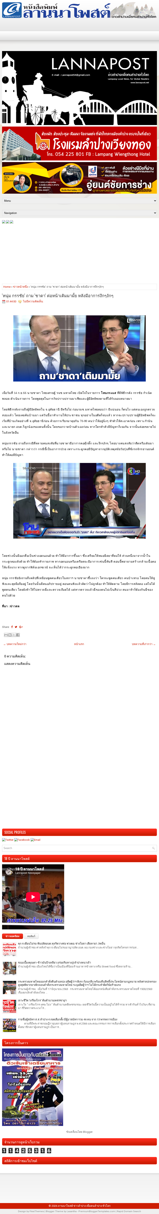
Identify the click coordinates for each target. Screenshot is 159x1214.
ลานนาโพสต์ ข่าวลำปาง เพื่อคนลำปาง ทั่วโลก (84, 1205)
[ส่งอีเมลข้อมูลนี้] (6, 635)
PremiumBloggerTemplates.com (96, 1211)
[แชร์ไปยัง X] (14, 635)
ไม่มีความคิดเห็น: (33, 301)
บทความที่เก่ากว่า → (144, 644)
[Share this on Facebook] (12, 626)
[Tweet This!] (16, 626)
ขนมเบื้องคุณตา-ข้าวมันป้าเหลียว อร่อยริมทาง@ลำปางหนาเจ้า (54, 962)
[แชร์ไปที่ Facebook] (18, 635)
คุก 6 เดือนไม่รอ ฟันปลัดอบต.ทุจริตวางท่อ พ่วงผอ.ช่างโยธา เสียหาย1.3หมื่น (61, 943)
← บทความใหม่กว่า (14, 644)
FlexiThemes (37, 1211)
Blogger (87, 1131)
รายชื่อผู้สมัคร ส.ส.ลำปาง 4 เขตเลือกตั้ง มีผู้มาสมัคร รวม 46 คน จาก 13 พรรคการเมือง (67, 1019)
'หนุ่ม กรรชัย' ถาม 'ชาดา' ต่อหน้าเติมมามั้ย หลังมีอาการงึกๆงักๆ (57, 295)
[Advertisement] (79, 253)
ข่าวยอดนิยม (12, 936)
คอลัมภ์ (31, 936)
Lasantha (72, 1211)
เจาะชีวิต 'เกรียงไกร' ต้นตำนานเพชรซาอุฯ (42, 1000)
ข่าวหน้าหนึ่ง (20, 286)
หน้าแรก (79, 644)
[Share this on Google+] (21, 626)
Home (7, 286)
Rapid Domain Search (129, 1211)
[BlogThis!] (10, 635)
